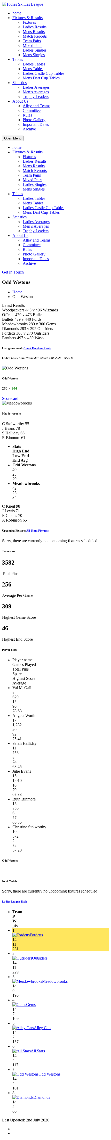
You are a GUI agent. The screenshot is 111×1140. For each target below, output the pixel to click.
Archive (29, 129)
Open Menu (12, 138)
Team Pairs (32, 41)
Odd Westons (10, 378)
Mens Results (34, 31)
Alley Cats (42, 1028)
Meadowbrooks (11, 413)
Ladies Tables (34, 64)
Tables (17, 59)
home (16, 13)
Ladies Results (34, 27)
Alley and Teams (36, 106)
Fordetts (36, 935)
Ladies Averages (36, 87)
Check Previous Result (37, 348)
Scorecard (10, 398)
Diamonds (41, 1097)
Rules (27, 115)
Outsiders (39, 958)
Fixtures (29, 22)
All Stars (38, 1051)
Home (17, 292)
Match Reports (35, 36)
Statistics (19, 82)
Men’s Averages (36, 92)
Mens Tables (33, 69)
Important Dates (36, 124)
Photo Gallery (34, 120)
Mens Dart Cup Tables (41, 78)
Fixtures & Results (27, 17)
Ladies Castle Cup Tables (43, 73)
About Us (20, 101)
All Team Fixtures (37, 530)
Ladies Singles (34, 50)
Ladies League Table (14, 901)
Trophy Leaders (36, 96)
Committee (32, 110)
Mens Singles (34, 55)
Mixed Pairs (32, 45)
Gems (31, 1004)
